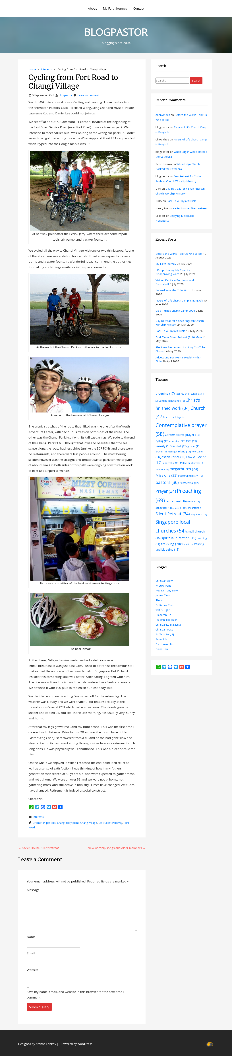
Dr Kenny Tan (164, 605)
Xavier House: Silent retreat (190, 208)
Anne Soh (161, 639)
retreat (193, 501)
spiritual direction (178, 538)
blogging (165, 393)
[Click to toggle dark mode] (210, 1044)
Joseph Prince (173, 457)
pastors (167, 482)
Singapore (198, 514)
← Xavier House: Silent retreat (38, 848)
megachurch (183, 468)
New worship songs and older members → (117, 848)
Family (164, 446)
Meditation (162, 469)
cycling (162, 441)
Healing (172, 451)
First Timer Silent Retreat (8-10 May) (179, 337)
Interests (46, 69)
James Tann (163, 595)
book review (182, 394)
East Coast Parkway (110, 822)
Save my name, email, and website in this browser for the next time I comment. (75, 994)
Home (32, 69)
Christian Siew (164, 580)
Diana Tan (162, 649)
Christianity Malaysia (168, 624)
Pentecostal (189, 483)
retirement (176, 501)
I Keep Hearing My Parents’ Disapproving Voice (173, 272)
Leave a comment (88, 95)
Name (31, 937)
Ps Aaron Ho (163, 615)
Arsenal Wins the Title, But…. (173, 290)
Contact (138, 8)
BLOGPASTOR (116, 32)
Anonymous (163, 115)
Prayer (166, 491)
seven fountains (192, 507)
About (92, 8)
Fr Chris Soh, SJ (165, 634)
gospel (193, 446)
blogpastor (65, 95)
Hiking (184, 451)
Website (32, 970)
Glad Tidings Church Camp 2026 (175, 310)
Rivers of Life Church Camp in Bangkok (179, 300)
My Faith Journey (115, 8)
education (177, 441)
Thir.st (159, 600)
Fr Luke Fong (163, 585)
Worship (187, 544)
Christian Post (164, 629)
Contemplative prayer (182, 435)
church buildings (174, 417)
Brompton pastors (44, 822)
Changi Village (88, 822)
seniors (177, 508)
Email (31, 953)
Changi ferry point (68, 822)
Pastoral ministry (190, 475)
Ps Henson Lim (165, 644)
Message (33, 890)
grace (161, 451)
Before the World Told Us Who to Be (179, 253)
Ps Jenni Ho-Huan (166, 619)
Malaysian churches (192, 462)
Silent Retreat (173, 514)
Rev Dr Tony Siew (167, 590)
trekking (171, 544)
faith (191, 441)
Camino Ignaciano (171, 400)
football (179, 446)
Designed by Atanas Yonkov (37, 1044)
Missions (166, 475)
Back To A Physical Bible (181, 201)
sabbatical (164, 507)
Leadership (170, 463)
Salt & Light (163, 610)
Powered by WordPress (76, 1044)
